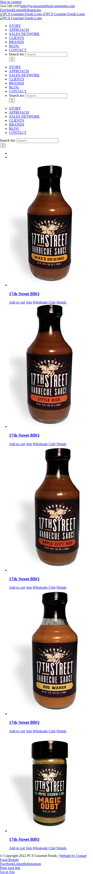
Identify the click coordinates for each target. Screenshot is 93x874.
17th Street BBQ (24, 293)
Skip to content (10, 2)
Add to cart (17, 302)
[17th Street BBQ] (51, 225)
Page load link (10, 868)
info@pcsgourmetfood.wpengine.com (48, 6)
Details (61, 302)
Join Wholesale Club (41, 302)
